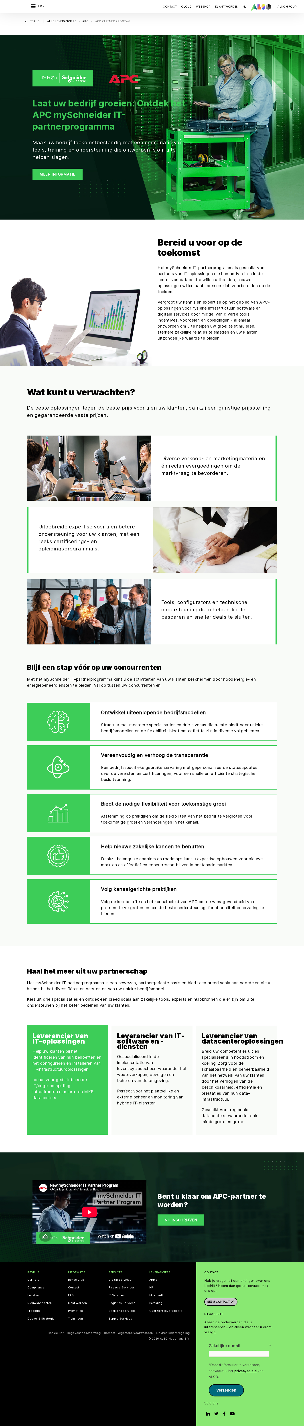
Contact (170, 6)
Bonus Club (76, 1279)
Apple (153, 1279)
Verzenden (226, 1390)
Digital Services (120, 1279)
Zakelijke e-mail (225, 1346)
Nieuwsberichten (39, 1303)
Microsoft (156, 1295)
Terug (35, 21)
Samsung (155, 1303)
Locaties (33, 1295)
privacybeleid (245, 1371)
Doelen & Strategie (41, 1318)
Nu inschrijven (181, 1220)
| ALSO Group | (287, 6)
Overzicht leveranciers (165, 1310)
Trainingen (75, 1318)
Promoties (75, 1310)
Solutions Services (122, 1310)
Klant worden (77, 1303)
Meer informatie (57, 174)
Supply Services (120, 1318)
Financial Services (122, 1287)
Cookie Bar (56, 1333)
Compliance (36, 1287)
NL (245, 6)
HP (151, 1287)
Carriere (33, 1279)
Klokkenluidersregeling (173, 1333)
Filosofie (33, 1310)
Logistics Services (122, 1303)
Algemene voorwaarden (135, 1333)
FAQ (71, 1295)
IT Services (117, 1295)
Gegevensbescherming (84, 1333)
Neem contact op (221, 1301)
